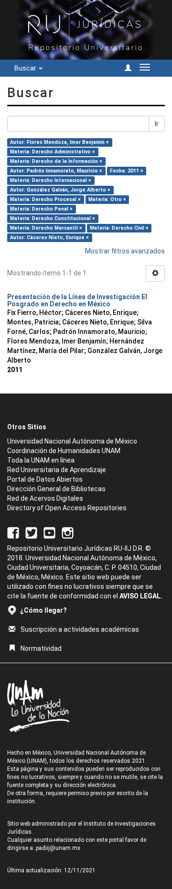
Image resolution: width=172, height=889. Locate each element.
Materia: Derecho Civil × (119, 228)
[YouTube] (49, 532)
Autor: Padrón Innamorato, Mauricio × (56, 171)
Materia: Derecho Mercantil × (46, 228)
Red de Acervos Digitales (45, 498)
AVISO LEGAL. (140, 596)
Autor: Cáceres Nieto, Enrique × (49, 237)
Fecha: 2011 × (126, 171)
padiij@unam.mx (58, 848)
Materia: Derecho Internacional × (50, 180)
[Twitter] (31, 532)
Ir (157, 124)
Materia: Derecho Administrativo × (52, 152)
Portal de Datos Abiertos (45, 479)
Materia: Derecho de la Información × (56, 161)
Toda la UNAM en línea (41, 460)
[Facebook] (13, 532)
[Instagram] (68, 532)
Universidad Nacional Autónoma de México (72, 441)
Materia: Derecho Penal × (41, 209)
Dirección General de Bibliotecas (56, 489)
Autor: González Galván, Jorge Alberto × (60, 190)
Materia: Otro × (107, 199)
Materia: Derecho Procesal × (45, 199)
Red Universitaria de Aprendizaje (56, 470)
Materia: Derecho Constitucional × (52, 218)
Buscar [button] (26, 68)
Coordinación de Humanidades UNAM (63, 451)
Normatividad (41, 648)
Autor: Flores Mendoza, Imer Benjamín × (59, 142)
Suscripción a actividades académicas (80, 629)
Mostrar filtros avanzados (125, 251)
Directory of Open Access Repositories (67, 508)
